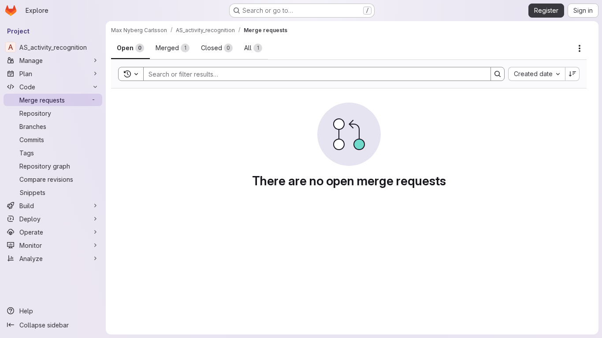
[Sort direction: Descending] (572, 74)
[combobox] (536, 74)
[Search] (498, 74)
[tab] (130, 48)
